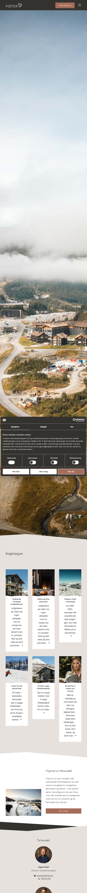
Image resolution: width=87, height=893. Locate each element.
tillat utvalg (43, 472)
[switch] (33, 462)
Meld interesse (65, 5)
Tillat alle (71, 472)
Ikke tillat (15, 472)
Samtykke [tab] (15, 426)
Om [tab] (71, 426)
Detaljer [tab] (43, 426)
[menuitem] (65, 5)
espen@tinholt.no (45, 875)
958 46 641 (46, 878)
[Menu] (77, 5)
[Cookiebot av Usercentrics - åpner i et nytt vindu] (74, 420)
